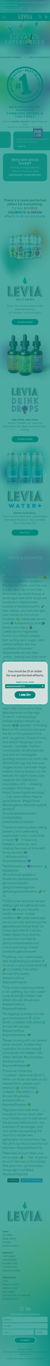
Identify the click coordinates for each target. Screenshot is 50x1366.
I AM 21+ (25, 695)
